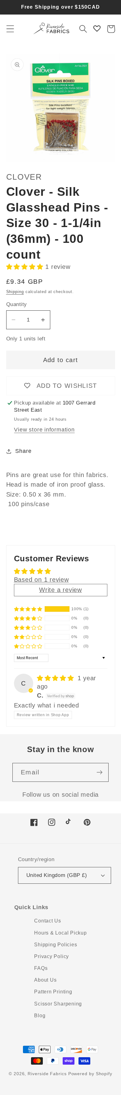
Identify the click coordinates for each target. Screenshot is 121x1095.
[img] (56, 678)
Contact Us (47, 920)
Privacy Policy (51, 956)
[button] (10, 29)
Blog (39, 1015)
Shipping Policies (55, 944)
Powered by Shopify (90, 1073)
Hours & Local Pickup (60, 932)
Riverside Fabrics (47, 1073)
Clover (24, 177)
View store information (44, 430)
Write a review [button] (60, 589)
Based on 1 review (41, 579)
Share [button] (23, 451)
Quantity (16, 304)
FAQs (40, 968)
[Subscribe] (99, 772)
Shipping (15, 291)
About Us (45, 980)
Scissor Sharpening (58, 1003)
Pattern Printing (53, 991)
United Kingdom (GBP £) (56, 875)
